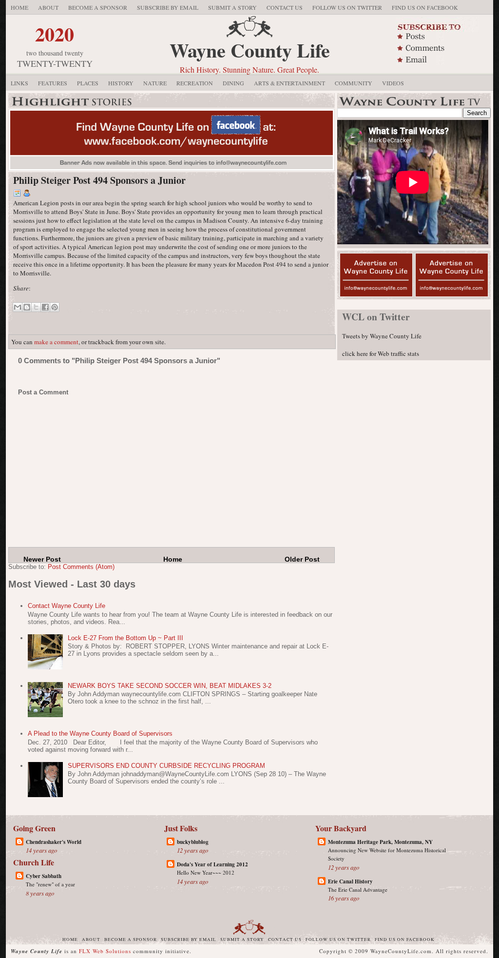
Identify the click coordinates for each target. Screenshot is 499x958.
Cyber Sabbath (43, 876)
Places (87, 83)
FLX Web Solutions (105, 951)
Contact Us (285, 7)
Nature (155, 83)
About (48, 7)
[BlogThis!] (27, 307)
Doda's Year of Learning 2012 (212, 864)
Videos (393, 83)
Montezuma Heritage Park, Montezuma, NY (380, 842)
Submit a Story (232, 7)
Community (353, 83)
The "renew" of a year (50, 884)
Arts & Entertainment (289, 83)
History (121, 83)
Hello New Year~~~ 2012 (205, 872)
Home (19, 7)
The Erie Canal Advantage (357, 889)
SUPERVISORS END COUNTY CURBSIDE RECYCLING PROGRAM (166, 765)
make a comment (56, 341)
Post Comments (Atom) (81, 566)
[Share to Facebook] (45, 307)
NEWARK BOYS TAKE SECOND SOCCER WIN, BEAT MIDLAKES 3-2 (169, 685)
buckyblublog (193, 842)
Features (52, 83)
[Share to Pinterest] (54, 307)
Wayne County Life (250, 50)
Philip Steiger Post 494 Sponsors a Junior (99, 180)
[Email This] (17, 307)
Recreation (194, 83)
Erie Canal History (350, 881)
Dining (233, 83)
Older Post (302, 559)
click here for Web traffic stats (380, 353)
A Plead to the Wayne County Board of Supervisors (100, 733)
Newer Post (42, 559)
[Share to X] (36, 307)
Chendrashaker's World (53, 842)
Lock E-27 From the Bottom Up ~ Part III (125, 638)
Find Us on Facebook (425, 7)
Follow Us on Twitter (347, 7)
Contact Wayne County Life (66, 605)
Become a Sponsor (97, 7)
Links (19, 83)
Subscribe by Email (167, 7)
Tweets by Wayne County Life (382, 336)
